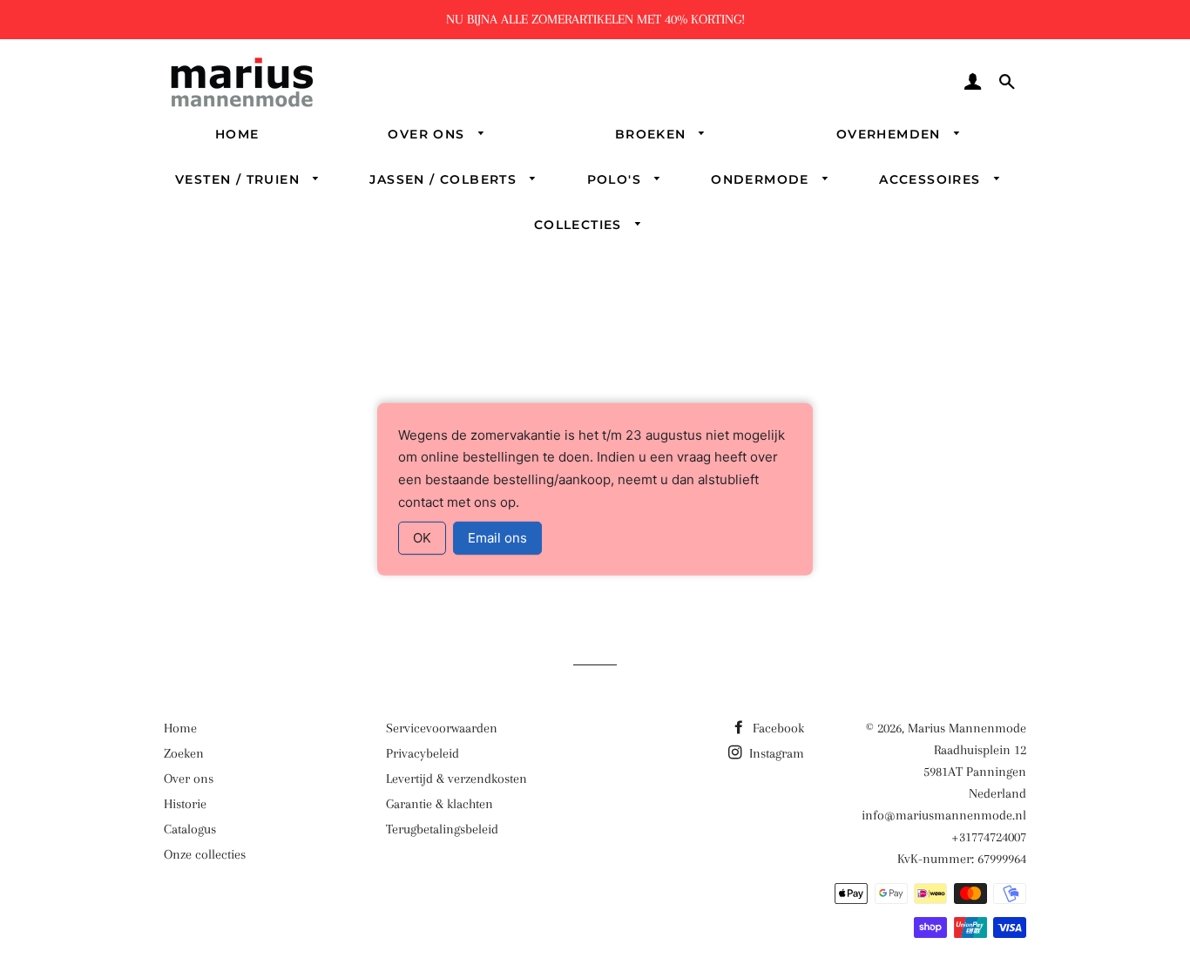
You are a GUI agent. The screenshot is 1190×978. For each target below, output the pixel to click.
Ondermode (762, 179)
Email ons (497, 537)
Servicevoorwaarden (441, 728)
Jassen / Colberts (445, 179)
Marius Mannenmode (967, 728)
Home (237, 134)
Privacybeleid (422, 753)
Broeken (653, 134)
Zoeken (184, 753)
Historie (185, 804)
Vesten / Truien (239, 179)
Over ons (429, 134)
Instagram (775, 753)
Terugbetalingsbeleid (442, 829)
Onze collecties (205, 854)
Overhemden (890, 134)
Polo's (616, 179)
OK (422, 537)
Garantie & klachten (439, 804)
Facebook (776, 728)
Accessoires (932, 179)
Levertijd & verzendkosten (456, 778)
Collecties (580, 225)
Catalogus (190, 829)
